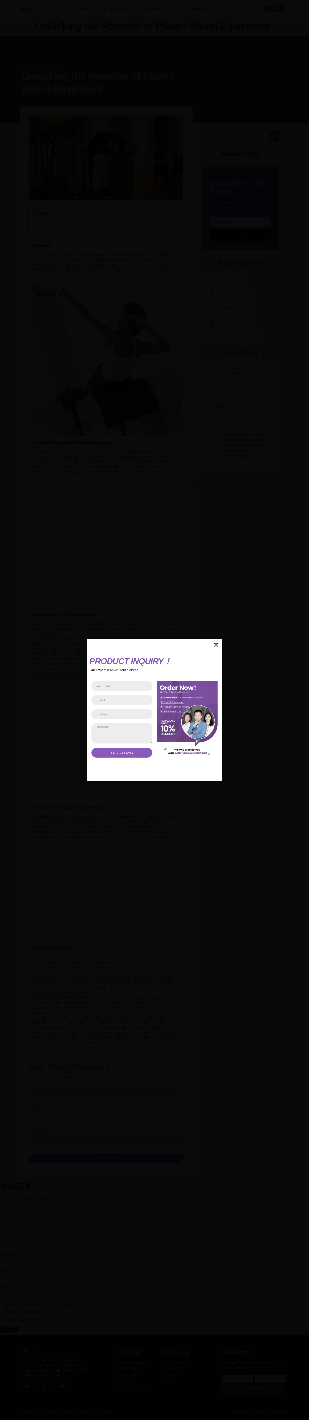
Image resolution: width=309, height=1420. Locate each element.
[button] (216, 645)
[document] (154, 710)
